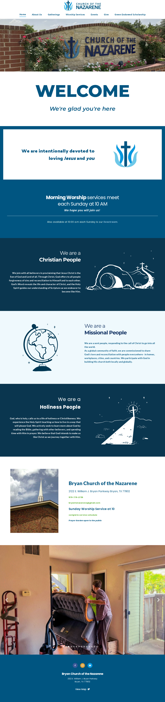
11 (89, 646)
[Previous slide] (6, 600)
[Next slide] (158, 600)
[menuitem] (22, 14)
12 (92, 646)
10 (86, 646)
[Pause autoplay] (100, 646)
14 (97, 646)
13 (94, 646)
